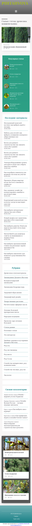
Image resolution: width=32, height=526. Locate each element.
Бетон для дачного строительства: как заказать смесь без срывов (14, 145)
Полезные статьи (10, 330)
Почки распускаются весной (16, 65)
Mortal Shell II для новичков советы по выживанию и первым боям (14, 236)
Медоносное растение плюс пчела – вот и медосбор (17, 94)
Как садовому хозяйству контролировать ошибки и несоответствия (14, 192)
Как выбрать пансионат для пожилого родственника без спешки (14, 255)
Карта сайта (16, 519)
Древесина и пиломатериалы (15, 273)
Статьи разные (9, 327)
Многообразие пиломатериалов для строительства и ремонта (13, 425)
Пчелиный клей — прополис (15, 104)
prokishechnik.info (23, 523)
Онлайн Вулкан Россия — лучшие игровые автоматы (15, 403)
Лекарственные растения (13, 301)
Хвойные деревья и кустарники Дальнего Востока (16, 341)
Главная (16, 516)
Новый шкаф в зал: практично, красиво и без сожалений (15, 219)
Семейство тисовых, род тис (15, 370)
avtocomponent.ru (16, 525)
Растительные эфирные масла (15, 305)
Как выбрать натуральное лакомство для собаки (13, 211)
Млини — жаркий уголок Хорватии (14, 396)
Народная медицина (11, 316)
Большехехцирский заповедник (11, 282)
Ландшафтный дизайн (12, 297)
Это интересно (9, 335)
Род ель (7, 346)
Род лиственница (10, 350)
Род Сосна (8, 359)
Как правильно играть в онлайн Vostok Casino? (15, 417)
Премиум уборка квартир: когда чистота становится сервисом (14, 182)
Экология (7, 375)
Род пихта (8, 354)
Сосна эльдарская (15, 74)
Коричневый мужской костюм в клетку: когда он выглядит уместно (15, 202)
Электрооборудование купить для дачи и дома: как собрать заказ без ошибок (15, 164)
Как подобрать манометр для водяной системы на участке (15, 173)
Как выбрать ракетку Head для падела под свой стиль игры (15, 227)
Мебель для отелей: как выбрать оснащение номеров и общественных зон (15, 135)
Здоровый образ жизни (13, 293)
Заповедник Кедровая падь (14, 287)
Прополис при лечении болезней (13, 322)
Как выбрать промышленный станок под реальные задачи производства (15, 246)
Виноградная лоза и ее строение (16, 84)
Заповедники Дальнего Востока (16, 277)
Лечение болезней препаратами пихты (11, 311)
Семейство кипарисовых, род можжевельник (15, 364)
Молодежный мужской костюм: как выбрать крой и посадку (14, 125)
